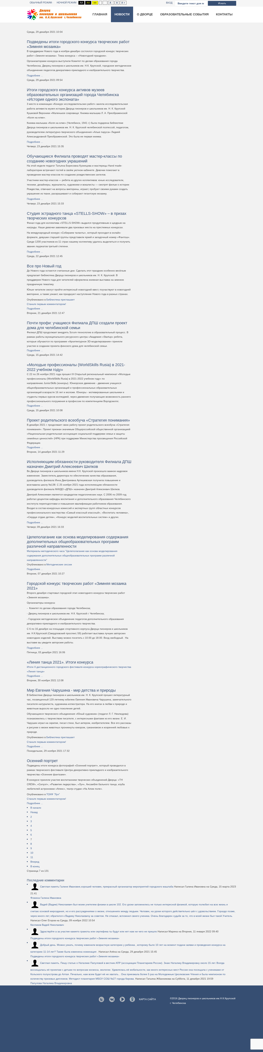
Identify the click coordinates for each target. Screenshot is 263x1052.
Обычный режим (41, 2)
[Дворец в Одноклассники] (132, 999)
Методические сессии (59, 564)
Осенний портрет (42, 761)
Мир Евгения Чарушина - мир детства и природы (71, 690)
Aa (81, 2)
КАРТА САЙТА (147, 999)
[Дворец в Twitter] (101, 999)
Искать (222, 3)
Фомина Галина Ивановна (45, 897)
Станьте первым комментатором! (46, 304)
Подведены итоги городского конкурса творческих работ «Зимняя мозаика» (74, 938)
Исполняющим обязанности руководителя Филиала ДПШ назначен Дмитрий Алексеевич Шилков (79, 464)
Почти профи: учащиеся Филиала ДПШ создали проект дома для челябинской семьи (77, 325)
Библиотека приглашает (60, 299)
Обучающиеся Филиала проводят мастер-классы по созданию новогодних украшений (74, 158)
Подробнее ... (35, 75)
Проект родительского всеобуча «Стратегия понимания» (78, 420)
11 (31, 857)
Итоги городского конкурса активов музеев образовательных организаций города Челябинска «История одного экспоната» (73, 95)
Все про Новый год (44, 266)
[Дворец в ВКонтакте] (112, 999)
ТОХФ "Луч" (53, 794)
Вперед (34, 861)
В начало (35, 807)
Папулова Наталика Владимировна (51, 983)
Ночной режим (66, 2)
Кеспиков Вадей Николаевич (47, 924)
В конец (35, 866)
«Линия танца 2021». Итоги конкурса (60, 662)
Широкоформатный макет (105, 3)
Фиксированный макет (100, 3)
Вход (169, 2)
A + (123, 2)
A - (111, 2)
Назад (34, 812)
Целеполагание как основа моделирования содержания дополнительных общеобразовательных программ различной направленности (77, 542)
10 (31, 852)
